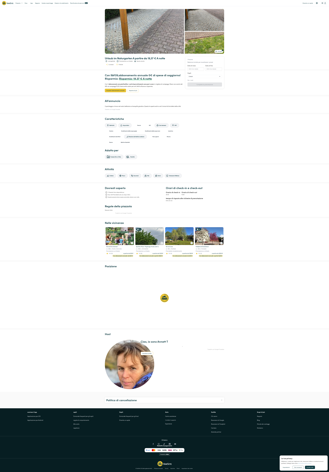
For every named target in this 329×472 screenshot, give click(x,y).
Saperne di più (133, 90)
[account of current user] (324, 3)
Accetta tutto (310, 467)
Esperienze (168, 424)
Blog (258, 420)
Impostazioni (286, 467)
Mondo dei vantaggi (263, 424)
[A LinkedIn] (169, 444)
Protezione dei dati (158, 468)
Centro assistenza (170, 416)
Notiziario (260, 428)
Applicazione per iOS (33, 416)
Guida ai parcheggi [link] (47, 3)
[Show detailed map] (164, 298)
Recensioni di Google (217, 420)
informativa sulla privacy (304, 463)
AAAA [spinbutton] (196, 69)
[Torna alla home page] (7, 3)
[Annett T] (129, 364)
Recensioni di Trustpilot (218, 424)
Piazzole (18, 3)
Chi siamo (214, 416)
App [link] (31, 3)
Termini (166, 468)
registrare (76, 428)
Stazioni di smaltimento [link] (61, 3)
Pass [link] (26, 3)
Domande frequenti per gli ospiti (83, 416)
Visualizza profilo (147, 353)
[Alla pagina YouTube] (175, 444)
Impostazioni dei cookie (187, 468)
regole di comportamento (81, 420)
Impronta (172, 468)
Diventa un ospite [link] (308, 3)
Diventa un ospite (124, 420)
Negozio (259, 416)
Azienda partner (216, 432)
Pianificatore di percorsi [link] (78, 3)
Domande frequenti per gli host (129, 416)
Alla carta (76, 424)
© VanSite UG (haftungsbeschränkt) (144, 468)
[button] (317, 3)
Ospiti (189, 73)
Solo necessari (298, 467)
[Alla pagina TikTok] (164, 444)
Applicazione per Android (35, 420)
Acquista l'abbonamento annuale (115, 90)
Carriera (213, 428)
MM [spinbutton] (190, 69)
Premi (178, 468)
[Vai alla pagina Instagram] (158, 444)
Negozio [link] (37, 3)
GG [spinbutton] (193, 69)
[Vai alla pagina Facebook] (153, 444)
